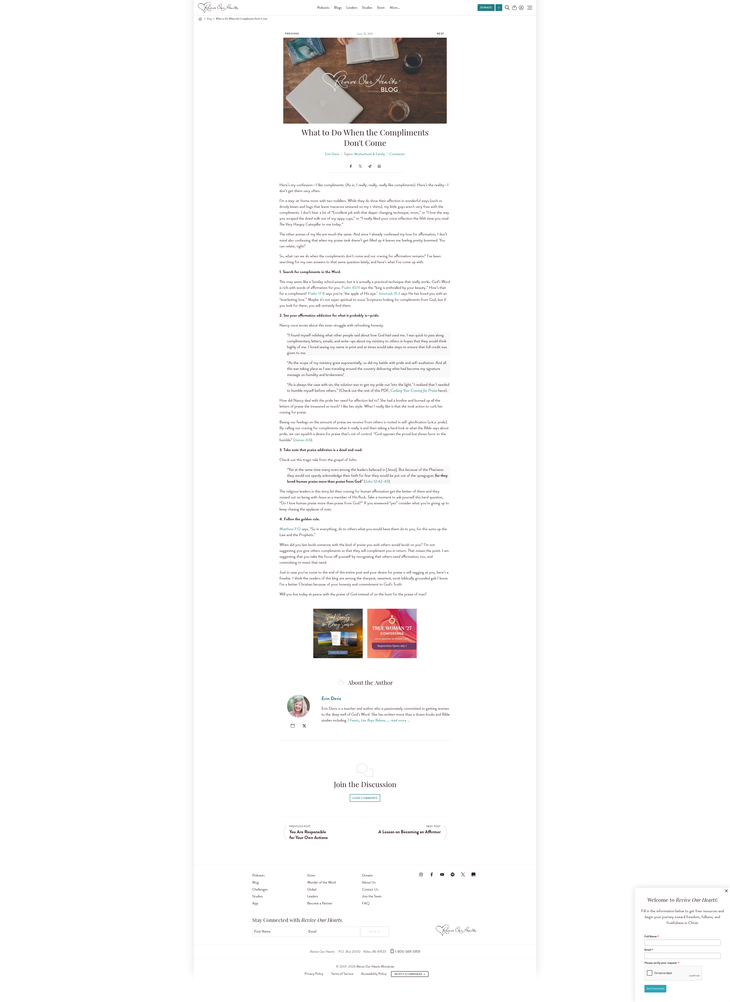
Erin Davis (332, 154)
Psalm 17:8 (316, 293)
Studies (367, 7)
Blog (209, 19)
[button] (528, 7)
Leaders (351, 7)
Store (381, 7)
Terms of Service (342, 973)
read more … (400, 720)
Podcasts (323, 7)
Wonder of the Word (321, 882)
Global (311, 889)
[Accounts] (521, 7)
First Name (262, 931)
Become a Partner (319, 903)
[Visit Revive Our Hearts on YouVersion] (473, 874)
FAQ (366, 903)
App (255, 903)
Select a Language (408, 974)
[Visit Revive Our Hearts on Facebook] (431, 874)
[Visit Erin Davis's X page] (304, 726)
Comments (397, 154)
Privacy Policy (314, 973)
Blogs (338, 7)
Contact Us (370, 889)
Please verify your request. (661, 963)
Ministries (375, 966)
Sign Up (375, 932)
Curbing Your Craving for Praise (413, 390)
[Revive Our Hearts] (219, 7)
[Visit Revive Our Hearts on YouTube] (442, 874)
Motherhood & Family (369, 154)
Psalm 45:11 (351, 287)
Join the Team (371, 896)
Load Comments (365, 798)
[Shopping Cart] (514, 7)
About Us (369, 882)
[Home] (200, 18)
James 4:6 (303, 440)
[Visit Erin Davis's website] (292, 726)
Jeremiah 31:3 (389, 293)
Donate (486, 8)
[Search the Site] (507, 7)
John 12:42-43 (376, 481)
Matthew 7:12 (290, 529)
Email (312, 931)
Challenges (260, 889)
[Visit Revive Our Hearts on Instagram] (421, 874)
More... (395, 7)
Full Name (651, 936)
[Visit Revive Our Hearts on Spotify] (452, 874)
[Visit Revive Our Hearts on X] (463, 874)
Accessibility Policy (373, 973)
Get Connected (655, 988)
